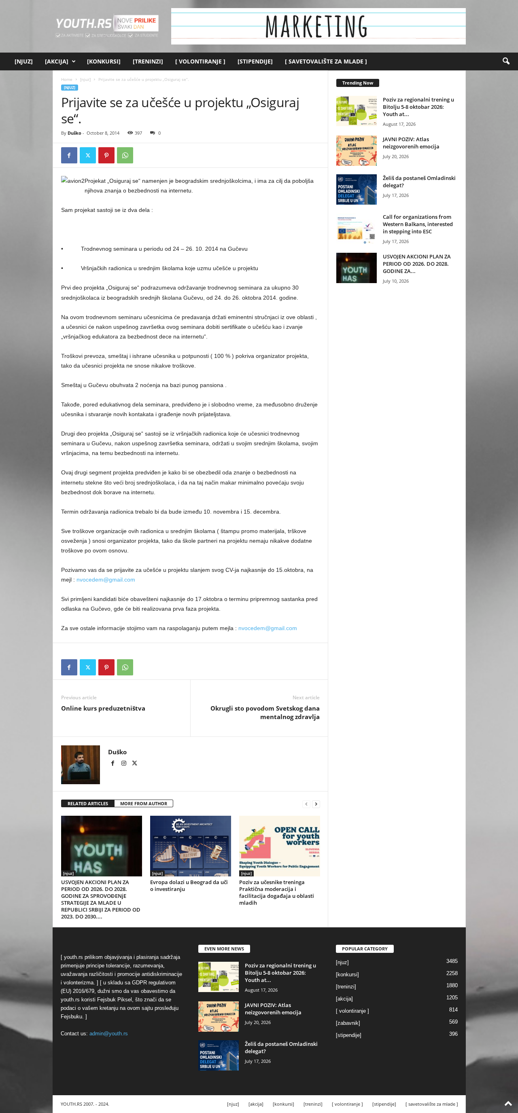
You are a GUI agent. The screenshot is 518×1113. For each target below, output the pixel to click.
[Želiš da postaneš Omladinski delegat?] (356, 189)
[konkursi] (104, 61)
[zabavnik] (348, 1023)
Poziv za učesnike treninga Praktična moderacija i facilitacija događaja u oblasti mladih (276, 892)
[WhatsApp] (125, 155)
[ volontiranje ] (200, 61)
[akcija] (56, 61)
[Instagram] (124, 764)
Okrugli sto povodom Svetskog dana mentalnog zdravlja (265, 712)
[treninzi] (148, 61)
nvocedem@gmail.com (105, 579)
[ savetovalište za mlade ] (326, 61)
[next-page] (316, 804)
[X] (88, 155)
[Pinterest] (106, 155)
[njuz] (24, 61)
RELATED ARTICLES (88, 803)
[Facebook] (69, 155)
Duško (74, 133)
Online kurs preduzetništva (103, 708)
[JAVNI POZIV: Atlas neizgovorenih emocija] (356, 150)
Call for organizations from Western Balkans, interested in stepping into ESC (418, 224)
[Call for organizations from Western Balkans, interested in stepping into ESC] (356, 228)
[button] (506, 61)
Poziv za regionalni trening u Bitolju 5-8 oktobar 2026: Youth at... (418, 107)
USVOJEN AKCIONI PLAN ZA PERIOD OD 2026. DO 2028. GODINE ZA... (417, 264)
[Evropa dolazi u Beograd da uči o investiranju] (190, 846)
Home (66, 79)
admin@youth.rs (108, 1033)
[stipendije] (255, 61)
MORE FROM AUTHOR (143, 803)
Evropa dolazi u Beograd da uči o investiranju (189, 885)
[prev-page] (306, 804)
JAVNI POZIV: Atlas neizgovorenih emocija (411, 142)
